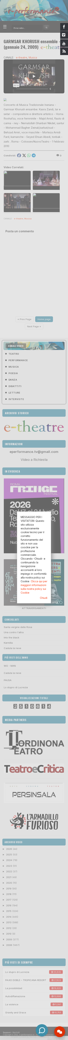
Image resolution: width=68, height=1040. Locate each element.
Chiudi (43, 597)
